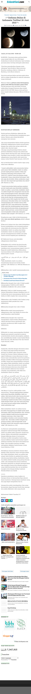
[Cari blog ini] (29, 2)
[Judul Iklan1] (9, 630)
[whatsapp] (9, 500)
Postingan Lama (24, 571)
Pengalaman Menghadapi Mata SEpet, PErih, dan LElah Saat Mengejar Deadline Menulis (18, 578)
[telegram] (11, 500)
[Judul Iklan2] (21, 630)
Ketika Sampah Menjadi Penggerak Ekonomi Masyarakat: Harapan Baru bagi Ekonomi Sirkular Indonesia (18, 587)
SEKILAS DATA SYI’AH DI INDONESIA (18, 601)
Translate (14, 659)
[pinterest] (7, 500)
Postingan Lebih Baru (7, 571)
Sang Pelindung (12, 608)
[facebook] (2, 500)
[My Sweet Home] (15, 2)
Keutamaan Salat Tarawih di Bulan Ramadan (15, 278)
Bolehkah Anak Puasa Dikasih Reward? (14, 280)
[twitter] (4, 500)
